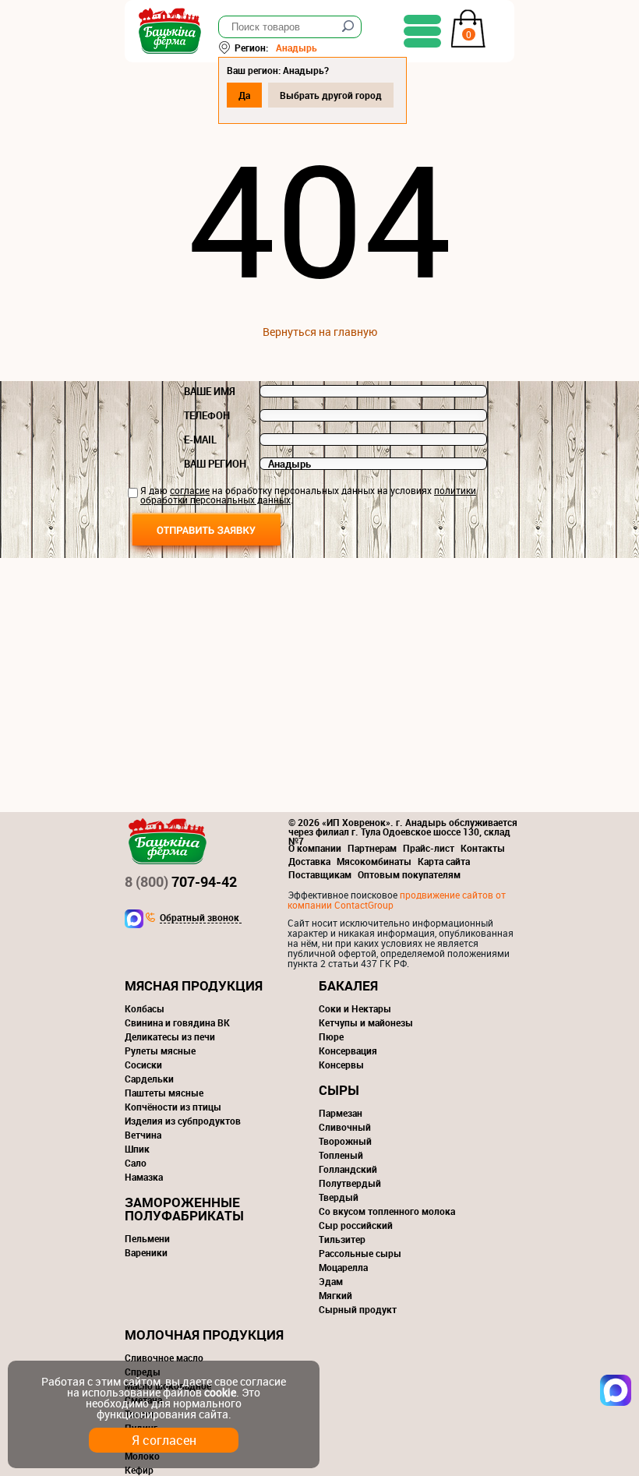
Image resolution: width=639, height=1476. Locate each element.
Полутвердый (350, 1183)
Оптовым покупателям (409, 874)
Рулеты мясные (160, 1050)
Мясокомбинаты (374, 861)
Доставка (309, 861)
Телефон (207, 415)
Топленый (341, 1155)
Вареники (146, 1252)
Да (244, 95)
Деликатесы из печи (170, 1036)
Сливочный (345, 1127)
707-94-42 (181, 881)
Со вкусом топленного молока (387, 1211)
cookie (220, 1392)
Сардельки (149, 1078)
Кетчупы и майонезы (366, 1022)
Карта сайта (444, 861)
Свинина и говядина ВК (177, 1022)
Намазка (144, 1177)
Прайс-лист (428, 848)
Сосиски (143, 1064)
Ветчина (143, 1134)
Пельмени (147, 1238)
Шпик (137, 1148)
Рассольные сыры (360, 1253)
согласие (190, 490)
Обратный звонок (199, 918)
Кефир (139, 1470)
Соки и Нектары (355, 1008)
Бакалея (348, 985)
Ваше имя (209, 391)
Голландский (348, 1169)
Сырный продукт (358, 1309)
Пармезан (340, 1113)
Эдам (331, 1281)
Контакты (483, 848)
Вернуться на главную (320, 331)
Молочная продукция (204, 1335)
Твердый (338, 1197)
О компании (314, 848)
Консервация (348, 1050)
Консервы (341, 1064)
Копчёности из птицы (173, 1106)
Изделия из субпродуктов (183, 1120)
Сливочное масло (164, 1357)
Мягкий (335, 1295)
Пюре (331, 1036)
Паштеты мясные (164, 1092)
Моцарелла (343, 1267)
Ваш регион (215, 464)
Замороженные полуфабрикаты (184, 1208)
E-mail (200, 440)
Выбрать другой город (331, 95)
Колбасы (144, 1008)
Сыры (339, 1090)
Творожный (345, 1141)
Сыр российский (356, 1225)
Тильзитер (342, 1239)
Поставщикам (319, 874)
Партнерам (372, 848)
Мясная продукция (194, 985)
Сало (136, 1162)
